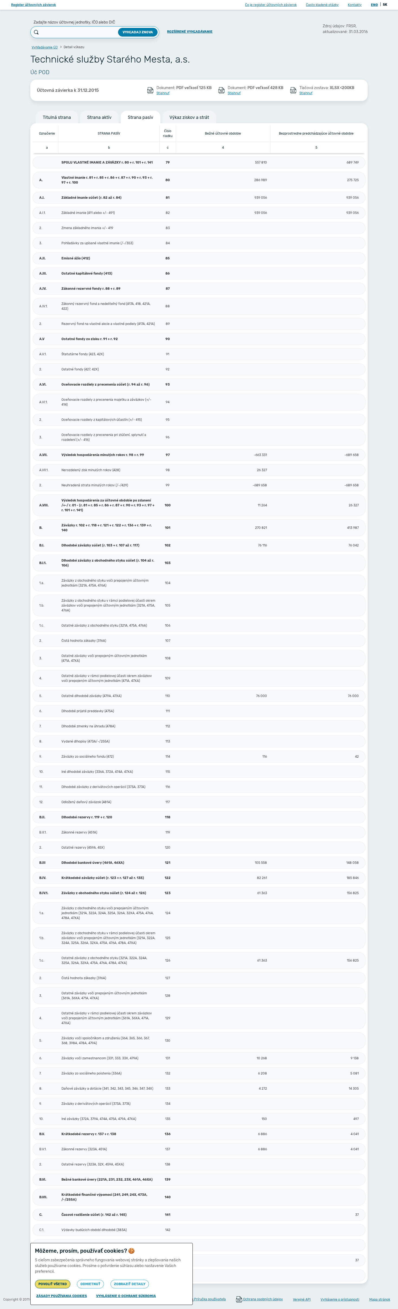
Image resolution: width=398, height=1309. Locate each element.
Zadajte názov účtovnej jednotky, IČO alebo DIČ (74, 22)
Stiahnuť (162, 93)
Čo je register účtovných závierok (271, 5)
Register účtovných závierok (33, 5)
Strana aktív (99, 117)
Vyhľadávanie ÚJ (45, 47)
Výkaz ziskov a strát (189, 117)
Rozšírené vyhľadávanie (190, 32)
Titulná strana (57, 117)
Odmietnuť (90, 1284)
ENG (374, 5)
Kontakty (355, 5)
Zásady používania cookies (61, 1296)
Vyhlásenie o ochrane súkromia (126, 1296)
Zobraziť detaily (129, 1284)
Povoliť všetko (52, 1284)
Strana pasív (140, 117)
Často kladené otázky (322, 5)
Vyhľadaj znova (138, 32)
